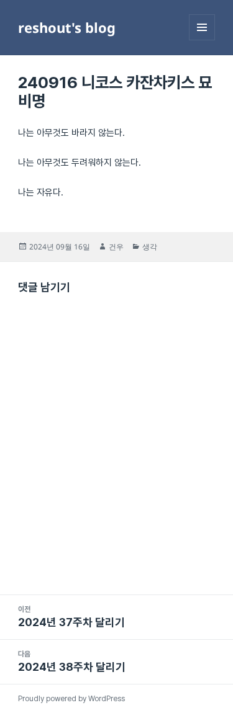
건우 (116, 246)
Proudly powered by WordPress (71, 698)
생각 (149, 246)
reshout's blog (67, 27)
